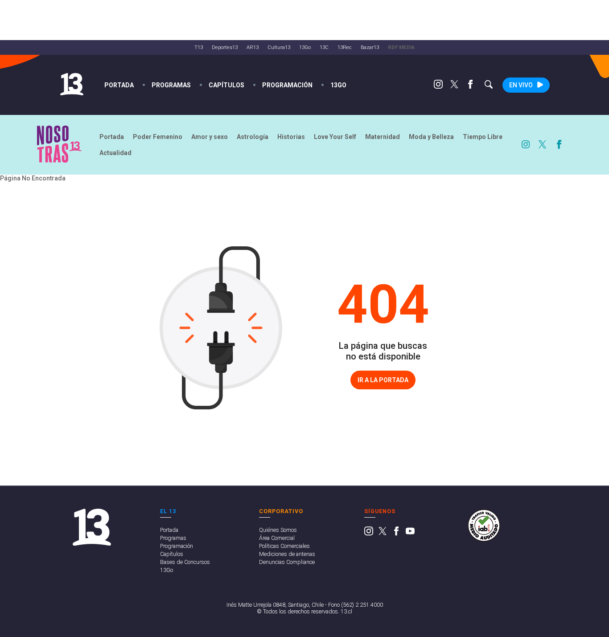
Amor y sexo (209, 136)
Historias (291, 136)
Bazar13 (370, 47)
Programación (287, 85)
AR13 (253, 47)
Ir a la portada (383, 380)
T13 (198, 47)
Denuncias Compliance (287, 562)
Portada (119, 85)
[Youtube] (410, 533)
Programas (171, 85)
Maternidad (382, 136)
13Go (305, 47)
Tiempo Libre (482, 136)
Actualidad (115, 152)
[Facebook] (470, 86)
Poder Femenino (157, 136)
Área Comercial (277, 538)
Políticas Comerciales (284, 546)
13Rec (344, 47)
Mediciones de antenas (287, 554)
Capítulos (226, 85)
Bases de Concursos (185, 562)
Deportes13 (225, 47)
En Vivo (521, 85)
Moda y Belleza (431, 136)
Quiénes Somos (278, 530)
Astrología (252, 136)
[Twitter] (454, 86)
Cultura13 (278, 47)
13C (324, 47)
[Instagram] (438, 86)
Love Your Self (335, 136)
